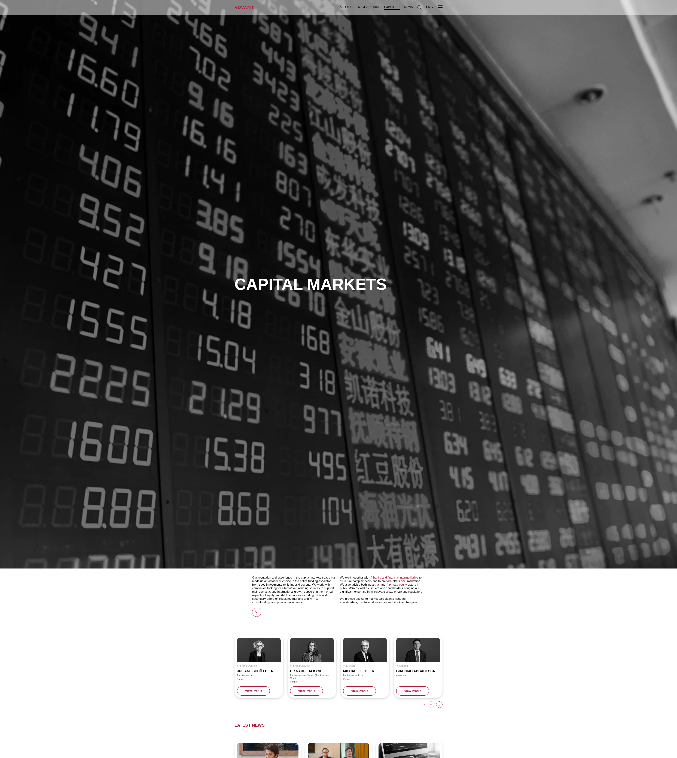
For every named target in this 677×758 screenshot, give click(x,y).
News (408, 6)
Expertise (392, 6)
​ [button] (439, 704)
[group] (258, 667)
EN (428, 6)
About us (347, 6)
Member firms (369, 6)
